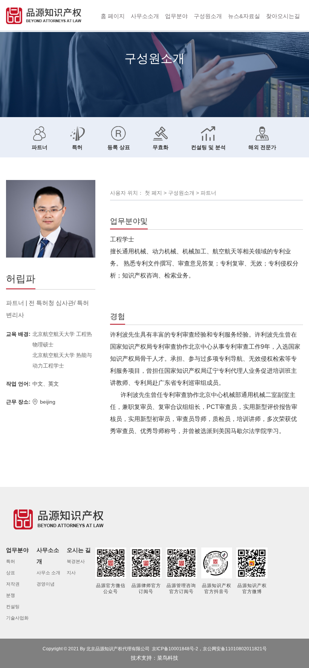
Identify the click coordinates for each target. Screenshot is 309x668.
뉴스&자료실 (244, 16)
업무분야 (176, 16)
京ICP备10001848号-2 (175, 648)
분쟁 (10, 595)
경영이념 (46, 584)
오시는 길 (79, 550)
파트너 (208, 193)
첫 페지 (153, 193)
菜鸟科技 (167, 658)
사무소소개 (145, 16)
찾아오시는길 (283, 16)
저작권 (13, 584)
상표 (10, 572)
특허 (10, 561)
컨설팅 (13, 606)
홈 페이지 (113, 16)
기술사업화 (17, 618)
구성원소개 (208, 16)
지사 (71, 572)
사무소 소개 (48, 572)
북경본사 (76, 561)
